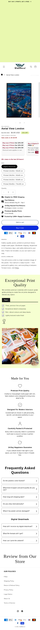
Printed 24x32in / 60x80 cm (13, 179)
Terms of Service (9, 603)
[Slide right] (24, 123)
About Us (7, 598)
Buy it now (20, 228)
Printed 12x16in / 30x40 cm (13, 171)
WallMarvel (22, 626)
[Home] (2, 75)
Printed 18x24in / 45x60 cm (13, 175)
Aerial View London (12, 75)
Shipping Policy (9, 581)
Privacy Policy (8, 590)
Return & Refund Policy (11, 585)
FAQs (17, 268)
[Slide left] (16, 123)
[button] (4, 67)
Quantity (4, 188)
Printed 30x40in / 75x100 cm (13, 184)
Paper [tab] (6, 300)
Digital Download (9, 166)
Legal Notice (8, 594)
